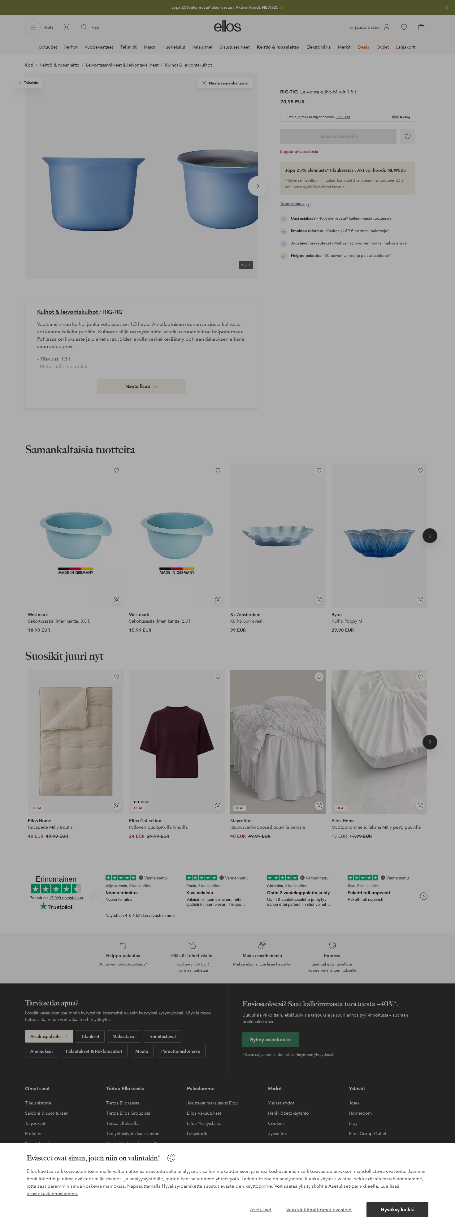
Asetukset (260, 1209)
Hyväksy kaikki (397, 1209)
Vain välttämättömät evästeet (319, 1209)
